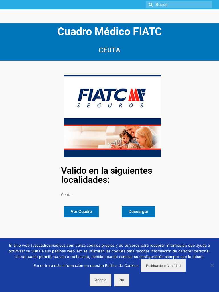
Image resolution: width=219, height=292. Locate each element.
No (121, 280)
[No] (212, 265)
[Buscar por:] (179, 4)
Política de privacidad (163, 265)
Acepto (100, 280)
